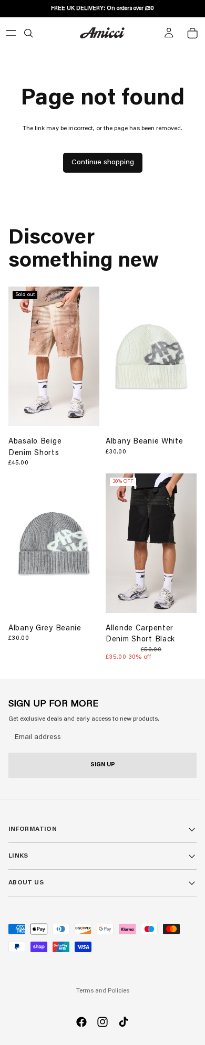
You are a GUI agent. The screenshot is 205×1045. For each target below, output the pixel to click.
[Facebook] (81, 1022)
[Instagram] (102, 1022)
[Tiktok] (123, 1022)
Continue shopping (102, 162)
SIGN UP (102, 765)
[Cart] (192, 33)
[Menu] (11, 33)
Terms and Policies (102, 991)
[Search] (28, 33)
